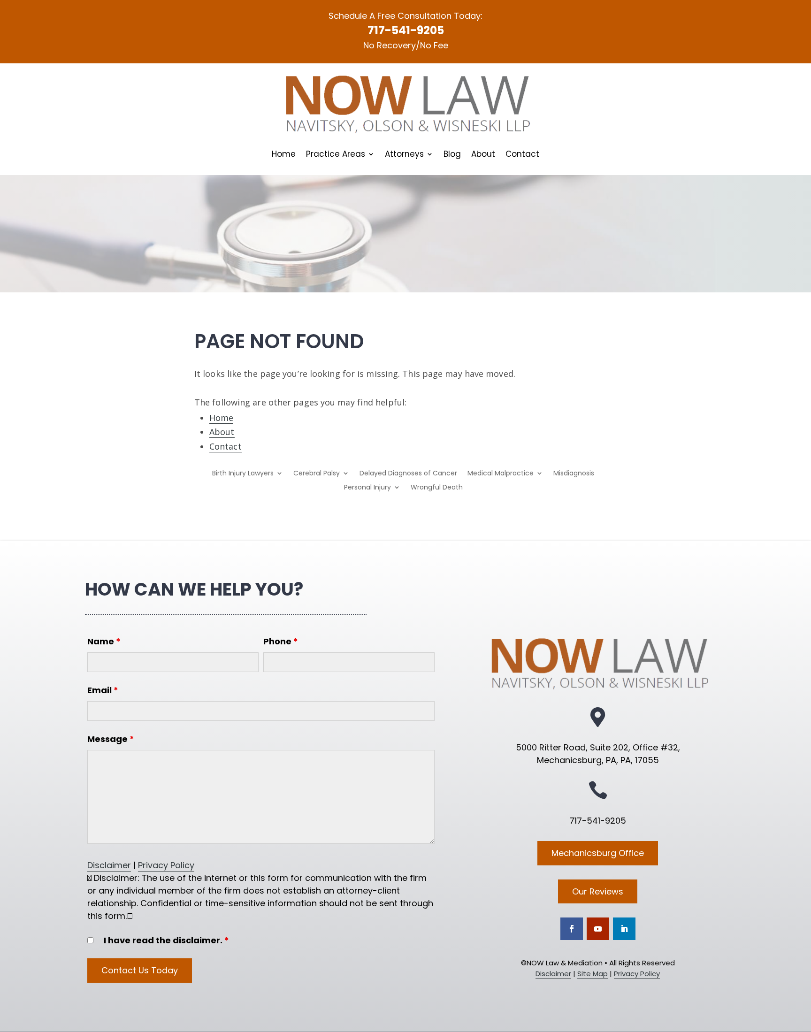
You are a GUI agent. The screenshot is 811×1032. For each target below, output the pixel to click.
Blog (452, 155)
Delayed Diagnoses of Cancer (408, 474)
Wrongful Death (437, 488)
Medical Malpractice (500, 474)
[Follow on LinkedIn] (624, 928)
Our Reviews (597, 891)
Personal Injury (367, 488)
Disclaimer (109, 865)
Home (284, 155)
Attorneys (404, 155)
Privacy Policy (166, 865)
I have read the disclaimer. (166, 940)
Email (102, 690)
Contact (522, 155)
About (483, 155)
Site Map (592, 973)
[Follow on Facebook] (571, 928)
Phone (280, 641)
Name (104, 641)
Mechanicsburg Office (597, 853)
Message (110, 739)
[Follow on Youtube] (598, 928)
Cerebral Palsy (316, 474)
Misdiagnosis (573, 474)
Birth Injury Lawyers (243, 474)
